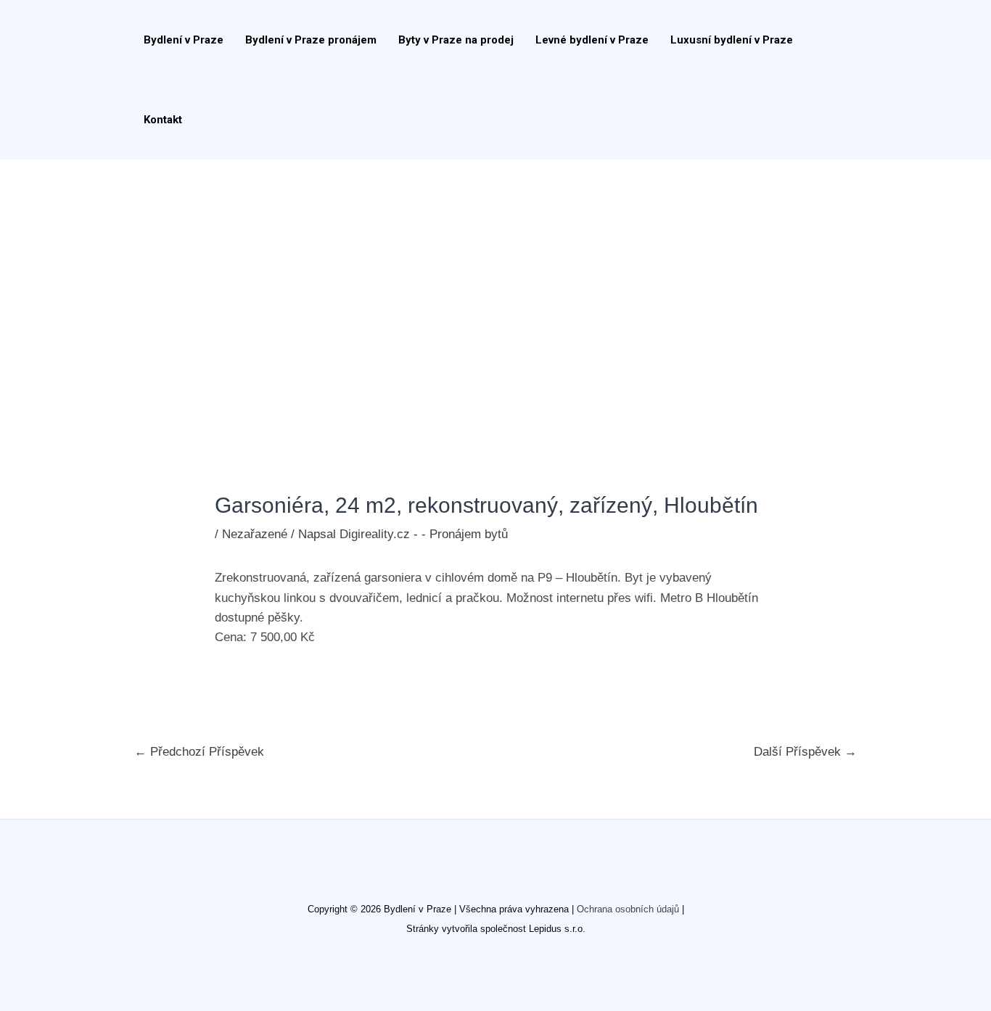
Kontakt (163, 119)
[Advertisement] (495, 268)
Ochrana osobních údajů (628, 909)
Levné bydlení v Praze (592, 39)
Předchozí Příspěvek (199, 752)
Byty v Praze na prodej (456, 39)
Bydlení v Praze (183, 39)
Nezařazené (254, 534)
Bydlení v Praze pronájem (311, 39)
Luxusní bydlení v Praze (731, 39)
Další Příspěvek (805, 752)
